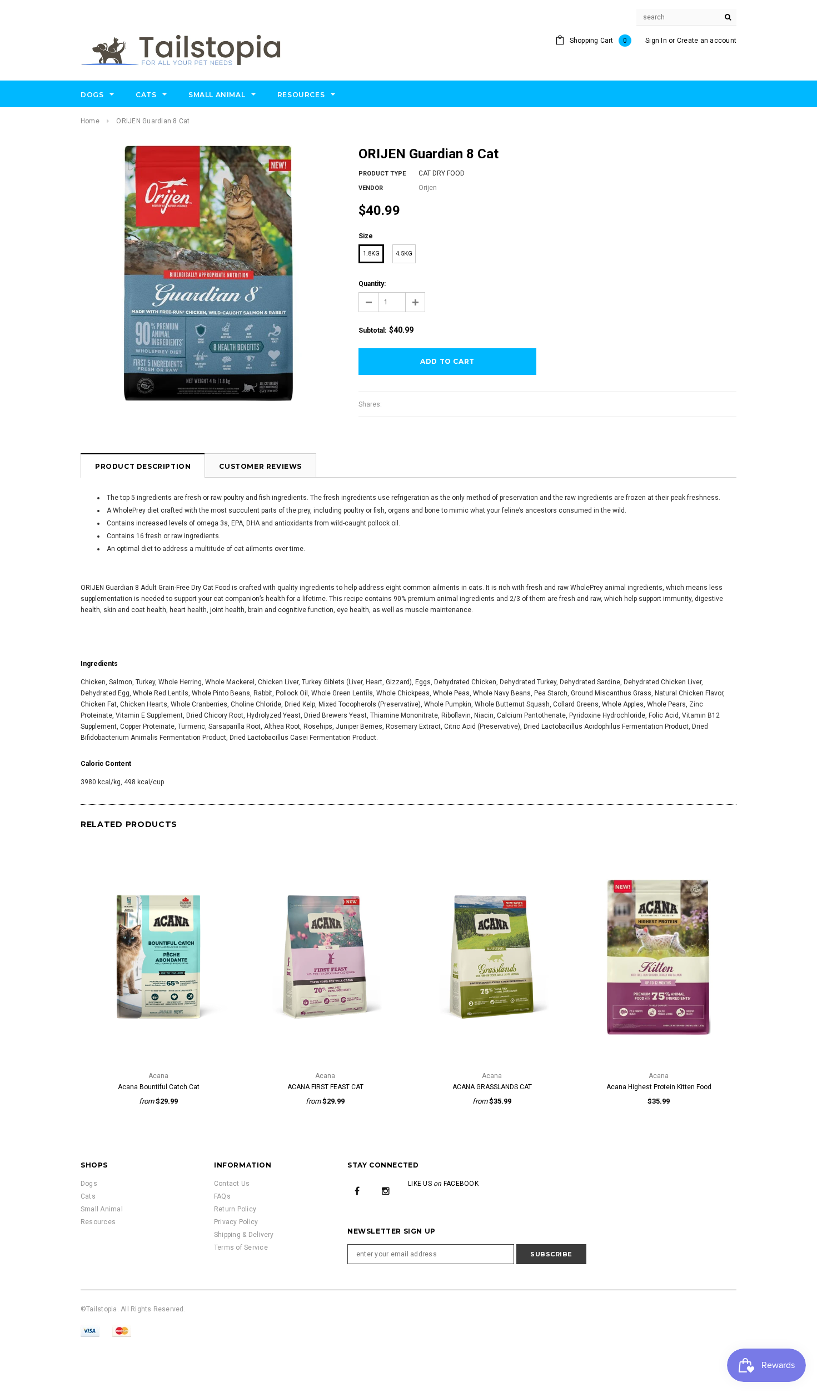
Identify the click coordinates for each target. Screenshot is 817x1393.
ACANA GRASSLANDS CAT (492, 1087)
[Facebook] (357, 1190)
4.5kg (404, 253)
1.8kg (371, 253)
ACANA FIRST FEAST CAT (325, 1087)
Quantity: (372, 284)
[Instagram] (386, 1190)
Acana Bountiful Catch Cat (159, 1087)
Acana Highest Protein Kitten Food (658, 1087)
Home (90, 121)
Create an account (706, 40)
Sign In (656, 40)
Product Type (382, 173)
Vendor (370, 188)
